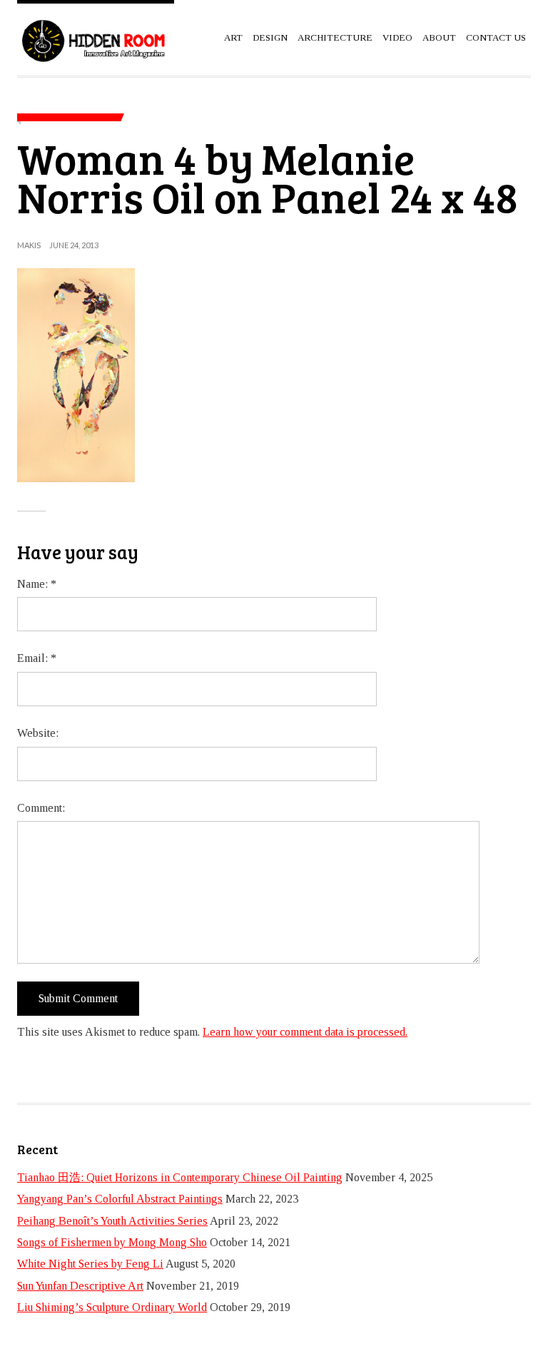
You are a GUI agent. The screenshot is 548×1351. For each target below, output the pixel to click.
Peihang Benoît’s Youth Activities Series (112, 1221)
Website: (38, 733)
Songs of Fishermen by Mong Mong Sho (112, 1242)
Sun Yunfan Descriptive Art (80, 1286)
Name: (36, 584)
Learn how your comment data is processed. (305, 1032)
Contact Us (496, 37)
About (439, 37)
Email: (36, 658)
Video (397, 37)
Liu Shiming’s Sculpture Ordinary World (112, 1307)
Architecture (335, 37)
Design (270, 37)
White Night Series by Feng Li (90, 1264)
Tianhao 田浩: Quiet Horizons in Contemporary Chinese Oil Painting (179, 1177)
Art (233, 37)
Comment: (41, 808)
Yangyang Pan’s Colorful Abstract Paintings (120, 1199)
